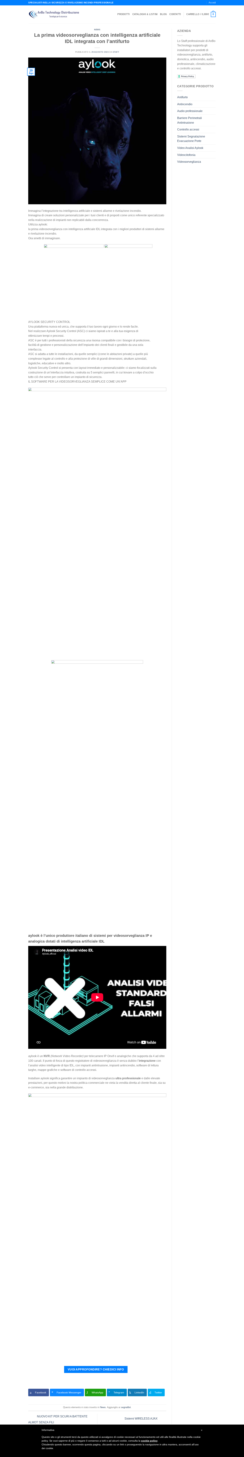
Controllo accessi (188, 129)
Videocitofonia (186, 154)
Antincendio (184, 104)
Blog (163, 14)
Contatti (175, 14)
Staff (116, 52)
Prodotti (123, 14)
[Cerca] (191, 2)
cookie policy (149, 1440)
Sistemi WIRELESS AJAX (141, 1418)
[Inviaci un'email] (200, 2)
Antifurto (182, 97)
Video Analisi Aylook (190, 147)
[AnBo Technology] (54, 14)
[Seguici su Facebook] (196, 2)
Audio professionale (190, 111)
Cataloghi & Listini (145, 14)
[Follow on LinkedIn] (203, 2)
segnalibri (126, 1407)
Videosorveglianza (189, 161)
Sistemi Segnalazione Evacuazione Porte (191, 139)
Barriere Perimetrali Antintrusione (189, 120)
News (97, 29)
